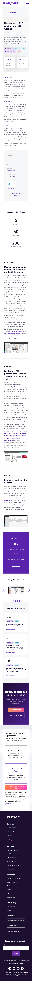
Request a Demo (16, 709)
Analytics (7, 438)
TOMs (21, 976)
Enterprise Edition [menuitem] (12, 858)
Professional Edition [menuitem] (13, 861)
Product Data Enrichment (18, 436)
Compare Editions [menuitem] (12, 850)
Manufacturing (11, 170)
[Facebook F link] (9, 968)
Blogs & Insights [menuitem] (12, 882)
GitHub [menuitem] (9, 910)
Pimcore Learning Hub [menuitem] (13, 878)
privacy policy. (9, 803)
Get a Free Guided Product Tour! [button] (16, 787)
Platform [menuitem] (10, 846)
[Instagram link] (18, 968)
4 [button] (19, 601)
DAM (8, 433)
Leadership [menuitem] (10, 831)
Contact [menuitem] (10, 916)
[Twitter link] (14, 968)
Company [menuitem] (11, 824)
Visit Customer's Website (16, 194)
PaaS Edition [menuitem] (11, 854)
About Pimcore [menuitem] (11, 828)
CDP (12, 433)
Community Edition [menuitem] (13, 865)
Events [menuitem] (9, 889)
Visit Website (16, 566)
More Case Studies (16, 715)
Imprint (7, 974)
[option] (16, 590)
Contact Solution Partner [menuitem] (15, 920)
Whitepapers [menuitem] (11, 886)
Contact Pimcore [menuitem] (12, 931)
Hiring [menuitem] (10, 840)
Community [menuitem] (11, 903)
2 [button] (15, 601)
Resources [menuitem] (11, 874)
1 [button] (13, 601)
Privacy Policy (19, 963)
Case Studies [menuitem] (11, 897)
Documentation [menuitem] (12, 906)
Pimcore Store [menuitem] (11, 869)
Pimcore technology (20, 387)
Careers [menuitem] (9, 835)
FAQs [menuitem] (8, 893)
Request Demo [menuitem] (12, 925)
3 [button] (17, 601)
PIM (5, 433)
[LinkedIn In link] (22, 968)
